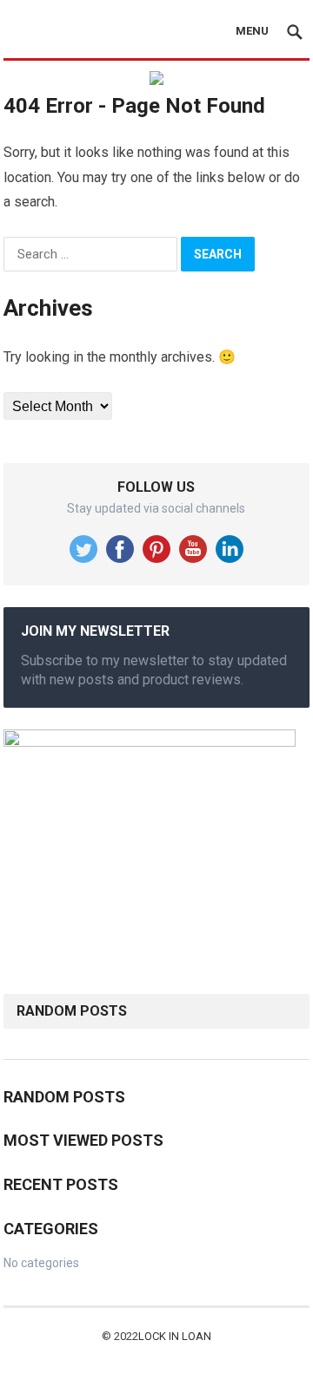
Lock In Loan (174, 1336)
